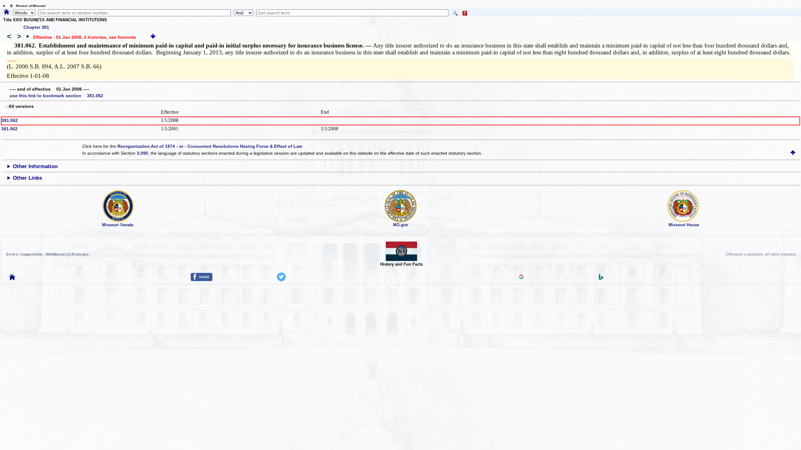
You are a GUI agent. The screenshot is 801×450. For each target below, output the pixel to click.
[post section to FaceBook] (201, 279)
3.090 (142, 153)
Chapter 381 (36, 27)
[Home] (6, 12)
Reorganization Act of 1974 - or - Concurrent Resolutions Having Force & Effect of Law (209, 146)
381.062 (10, 120)
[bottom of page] (153, 37)
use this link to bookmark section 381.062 (56, 95)
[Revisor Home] (12, 278)
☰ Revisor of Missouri (26, 6)
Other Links (27, 178)
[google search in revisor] (521, 277)
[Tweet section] (281, 279)
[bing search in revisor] (601, 278)
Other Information (35, 166)
